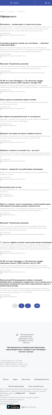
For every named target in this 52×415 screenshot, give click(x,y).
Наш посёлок (26, 379)
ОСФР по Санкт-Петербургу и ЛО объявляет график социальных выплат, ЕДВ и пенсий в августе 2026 (21, 262)
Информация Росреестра (7, 214)
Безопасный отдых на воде (10, 187)
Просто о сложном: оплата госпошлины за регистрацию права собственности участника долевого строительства (25, 205)
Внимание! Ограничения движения (14, 64)
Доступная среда (6, 404)
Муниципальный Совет (41, 379)
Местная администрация (16, 386)
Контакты (33, 393)
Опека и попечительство (36, 386)
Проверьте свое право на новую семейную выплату (21, 133)
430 (37, 306)
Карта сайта (4, 395)
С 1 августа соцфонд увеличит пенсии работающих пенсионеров (26, 242)
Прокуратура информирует (8, 125)
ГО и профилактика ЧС (7, 196)
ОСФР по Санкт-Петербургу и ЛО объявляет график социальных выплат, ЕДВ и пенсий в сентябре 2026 (21, 82)
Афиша (15, 379)
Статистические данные (9, 402)
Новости (5, 379)
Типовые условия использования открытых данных (19, 397)
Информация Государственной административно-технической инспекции (22, 72)
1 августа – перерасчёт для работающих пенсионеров (21, 169)
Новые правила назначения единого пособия (18, 100)
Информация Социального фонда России (12, 35)
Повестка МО (20, 393)
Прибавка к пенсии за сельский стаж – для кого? (20, 150)
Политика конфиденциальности (12, 399)
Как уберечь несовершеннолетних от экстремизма (20, 116)
